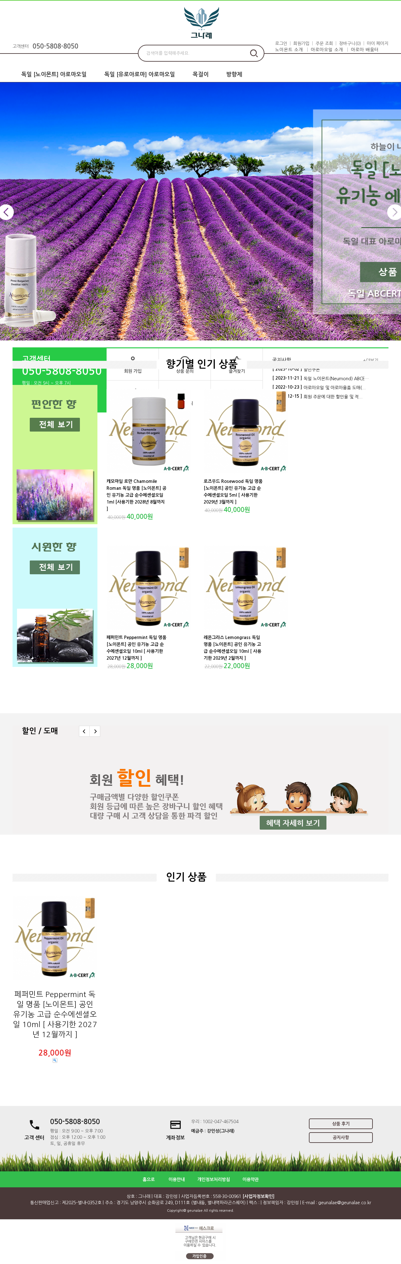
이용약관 (250, 1179)
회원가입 (301, 43)
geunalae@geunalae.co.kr (344, 1202)
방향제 (234, 74)
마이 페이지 (377, 43)
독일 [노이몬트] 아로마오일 (54, 74)
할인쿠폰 (312, 369)
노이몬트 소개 (289, 50)
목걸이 (201, 74)
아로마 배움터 (365, 50)
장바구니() (350, 43)
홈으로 (149, 1179)
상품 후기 (341, 1124)
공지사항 (341, 1137)
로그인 (281, 43)
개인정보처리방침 (213, 1179)
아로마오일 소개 (327, 50)
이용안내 (177, 1179)
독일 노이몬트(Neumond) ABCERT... (337, 378)
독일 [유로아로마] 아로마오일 (139, 74)
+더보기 (370, 360)
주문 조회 (324, 43)
